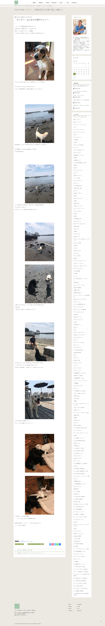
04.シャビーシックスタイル (79, 129)
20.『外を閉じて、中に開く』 (79, 448)
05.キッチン (76, 339)
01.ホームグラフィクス (78, 319)
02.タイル (75, 172)
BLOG (78, 606)
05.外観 (75, 231)
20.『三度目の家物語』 (78, 509)
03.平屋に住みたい (77, 541)
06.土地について (77, 494)
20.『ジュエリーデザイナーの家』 (80, 516)
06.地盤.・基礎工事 (77, 536)
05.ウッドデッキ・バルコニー (79, 285)
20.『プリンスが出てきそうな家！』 (81, 583)
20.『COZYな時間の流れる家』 (80, 440)
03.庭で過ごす (76, 282)
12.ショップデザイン (78, 430)
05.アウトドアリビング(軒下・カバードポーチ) (82, 240)
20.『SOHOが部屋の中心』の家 (80, 162)
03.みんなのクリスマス (78, 385)
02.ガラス (75, 248)
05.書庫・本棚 (76, 290)
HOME (69, 604)
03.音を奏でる (76, 445)
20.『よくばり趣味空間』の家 (79, 304)
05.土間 (75, 322)
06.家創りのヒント (77, 160)
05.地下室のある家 (77, 352)
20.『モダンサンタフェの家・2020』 (81, 588)
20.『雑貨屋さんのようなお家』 (80, 390)
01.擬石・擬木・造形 (78, 188)
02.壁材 (75, 195)
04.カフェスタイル (77, 486)
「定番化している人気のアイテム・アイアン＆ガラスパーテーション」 (30, 553)
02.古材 (75, 142)
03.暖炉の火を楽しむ (78, 292)
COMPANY (79, 604)
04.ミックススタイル (78, 211)
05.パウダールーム (77, 221)
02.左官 (75, 167)
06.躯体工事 (76, 488)
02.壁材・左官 (76, 203)
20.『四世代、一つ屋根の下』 (79, 514)
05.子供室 (75, 273)
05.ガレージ (76, 422)
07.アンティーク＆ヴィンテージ (80, 260)
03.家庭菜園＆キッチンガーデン (80, 373)
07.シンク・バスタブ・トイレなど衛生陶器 (81, 296)
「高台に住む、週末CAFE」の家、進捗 (24, 550)
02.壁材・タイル (77, 236)
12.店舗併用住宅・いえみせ (79, 378)
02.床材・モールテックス (78, 533)
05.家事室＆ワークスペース (79, 155)
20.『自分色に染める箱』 (78, 350)
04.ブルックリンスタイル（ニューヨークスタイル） (81, 525)
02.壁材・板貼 (76, 415)
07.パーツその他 (77, 178)
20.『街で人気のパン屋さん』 (79, 450)
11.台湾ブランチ (77, 420)
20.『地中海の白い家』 (78, 185)
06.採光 (75, 258)
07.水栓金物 (76, 561)
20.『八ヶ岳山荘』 (77, 491)
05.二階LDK (76, 546)
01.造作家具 (76, 139)
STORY (69, 608)
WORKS (70, 606)
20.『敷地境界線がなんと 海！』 (80, 483)
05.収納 (75, 435)
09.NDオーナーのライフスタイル (80, 299)
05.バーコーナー (77, 460)
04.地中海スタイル (77, 324)
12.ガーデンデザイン (78, 347)
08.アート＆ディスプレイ (78, 170)
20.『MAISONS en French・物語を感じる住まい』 (81, 594)
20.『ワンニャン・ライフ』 (79, 511)
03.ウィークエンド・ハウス (79, 208)
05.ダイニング (76, 228)
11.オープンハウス (77, 370)
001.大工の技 (76, 398)
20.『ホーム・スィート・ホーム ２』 (81, 380)
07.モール (75, 388)
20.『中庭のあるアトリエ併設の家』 (81, 578)
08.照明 (75, 165)
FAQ (78, 608)
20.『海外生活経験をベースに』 (80, 551)
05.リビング (76, 183)
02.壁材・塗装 (76, 226)
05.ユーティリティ (77, 559)
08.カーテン (76, 327)
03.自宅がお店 (76, 395)
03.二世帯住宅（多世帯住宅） (79, 468)
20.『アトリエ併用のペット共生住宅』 (81, 571)
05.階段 (75, 216)
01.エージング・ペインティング (80, 124)
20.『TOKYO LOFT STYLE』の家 (80, 427)
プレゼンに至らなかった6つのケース (80, 91)
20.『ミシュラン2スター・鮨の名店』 (81, 569)
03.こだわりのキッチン (78, 337)
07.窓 (75, 355)
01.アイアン (76, 147)
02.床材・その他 (77, 501)
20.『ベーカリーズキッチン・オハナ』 (81, 432)
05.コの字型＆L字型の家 (78, 543)
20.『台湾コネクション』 (78, 453)
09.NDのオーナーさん (78, 317)
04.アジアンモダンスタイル (79, 332)
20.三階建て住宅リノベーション (80, 564)
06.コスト (75, 478)
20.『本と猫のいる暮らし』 (79, 585)
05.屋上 (75, 528)
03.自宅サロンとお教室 (78, 375)
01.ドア (75, 127)
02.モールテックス (77, 531)
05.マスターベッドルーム (78, 553)
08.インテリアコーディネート (79, 132)
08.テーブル (76, 357)
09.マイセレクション (78, 137)
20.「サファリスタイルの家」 (79, 556)
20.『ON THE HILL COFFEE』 (79, 473)
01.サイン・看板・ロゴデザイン (80, 393)
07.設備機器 (76, 383)
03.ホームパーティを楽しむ (79, 342)
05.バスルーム (76, 253)
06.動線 (75, 157)
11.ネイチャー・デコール (78, 263)
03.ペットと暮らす (30, 541)
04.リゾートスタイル (78, 180)
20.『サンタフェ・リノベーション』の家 (81, 476)
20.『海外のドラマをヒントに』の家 (81, 504)
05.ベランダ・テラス (78, 362)
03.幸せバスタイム (77, 250)
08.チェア (75, 134)
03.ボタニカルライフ (78, 455)
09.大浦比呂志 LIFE (23, 541)
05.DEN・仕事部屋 (77, 287)
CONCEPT (70, 610)
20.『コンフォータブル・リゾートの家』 (81, 548)
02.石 (75, 329)
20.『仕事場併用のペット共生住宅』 (81, 463)
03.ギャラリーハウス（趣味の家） (80, 309)
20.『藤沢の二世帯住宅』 (78, 499)
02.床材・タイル (77, 443)
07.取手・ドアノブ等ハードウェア (80, 265)
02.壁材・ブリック (77, 410)
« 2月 (74, 77)
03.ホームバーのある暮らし (79, 144)
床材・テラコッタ (77, 119)
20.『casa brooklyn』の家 (79, 506)
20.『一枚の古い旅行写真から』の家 (81, 471)
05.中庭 (75, 522)
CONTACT (79, 610)
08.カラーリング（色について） (80, 223)
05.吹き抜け (76, 314)
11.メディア (76, 365)
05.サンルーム (76, 345)
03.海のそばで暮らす (78, 425)
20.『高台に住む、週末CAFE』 (80, 496)
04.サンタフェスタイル (78, 198)
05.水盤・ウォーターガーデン (79, 334)
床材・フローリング (77, 122)
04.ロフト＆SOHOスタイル (79, 150)
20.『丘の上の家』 (77, 538)
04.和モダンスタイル (78, 458)
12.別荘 (75, 213)
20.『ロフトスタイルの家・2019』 (80, 116)
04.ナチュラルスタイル (78, 268)
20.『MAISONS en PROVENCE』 (80, 580)
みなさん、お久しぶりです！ (78, 95)
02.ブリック (76, 190)
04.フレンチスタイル (78, 367)
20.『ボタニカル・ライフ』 (79, 519)
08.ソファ (75, 276)
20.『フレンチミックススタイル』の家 (81, 412)
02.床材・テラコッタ (78, 175)
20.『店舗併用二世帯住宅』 (79, 590)
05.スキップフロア (77, 152)
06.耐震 (75, 417)
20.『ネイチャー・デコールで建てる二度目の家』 (81, 575)
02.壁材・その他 (77, 360)
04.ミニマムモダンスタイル (79, 311)
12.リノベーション (77, 301)
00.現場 (75, 200)
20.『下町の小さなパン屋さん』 (80, 566)
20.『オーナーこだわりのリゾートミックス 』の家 (81, 404)
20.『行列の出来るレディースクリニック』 (81, 279)
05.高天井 (75, 245)
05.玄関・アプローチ (78, 193)
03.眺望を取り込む (77, 481)
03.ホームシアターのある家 (79, 407)
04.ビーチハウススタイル (78, 306)
